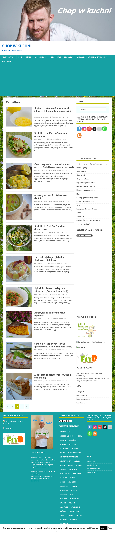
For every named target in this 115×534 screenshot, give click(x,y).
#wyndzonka (74, 511)
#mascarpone (65, 474)
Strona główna (7, 57)
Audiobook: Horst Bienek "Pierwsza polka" (91, 164)
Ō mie (20, 57)
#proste (74, 490)
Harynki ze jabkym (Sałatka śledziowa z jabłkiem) (49, 258)
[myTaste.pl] (81, 347)
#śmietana (73, 520)
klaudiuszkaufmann (58, 117)
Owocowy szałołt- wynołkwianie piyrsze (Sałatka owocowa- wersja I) (54, 165)
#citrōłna (72, 440)
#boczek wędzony (66, 436)
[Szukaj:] (93, 109)
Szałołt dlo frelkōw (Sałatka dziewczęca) (49, 227)
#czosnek (75, 448)
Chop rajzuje (68, 57)
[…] (65, 126)
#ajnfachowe (65, 432)
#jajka (70, 465)
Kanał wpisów (81, 395)
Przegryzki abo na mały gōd (86, 209)
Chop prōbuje (56, 57)
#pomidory (64, 490)
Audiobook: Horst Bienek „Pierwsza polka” (92, 57)
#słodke (63, 503)
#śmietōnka (64, 524)
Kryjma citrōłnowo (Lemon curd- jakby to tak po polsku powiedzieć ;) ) (53, 111)
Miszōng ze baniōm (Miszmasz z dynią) (51, 196)
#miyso (72, 478)
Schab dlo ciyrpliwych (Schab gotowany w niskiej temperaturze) (53, 345)
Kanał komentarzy (83, 399)
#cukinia (63, 444)
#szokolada (74, 499)
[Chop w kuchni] (57, 40)
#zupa (62, 515)
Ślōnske (28, 57)
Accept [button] (103, 528)
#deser (62, 453)
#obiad (74, 486)
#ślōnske (63, 520)
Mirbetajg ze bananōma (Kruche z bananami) (52, 376)
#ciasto (63, 440)
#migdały (63, 478)
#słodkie (72, 503)
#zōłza (70, 515)
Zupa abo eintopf (83, 224)
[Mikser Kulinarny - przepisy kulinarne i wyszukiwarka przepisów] (86, 337)
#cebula (79, 436)
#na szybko (64, 486)
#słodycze (64, 507)
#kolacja (79, 465)
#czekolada (64, 448)
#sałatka (63, 494)
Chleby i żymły (81, 168)
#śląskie (79, 515)
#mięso (62, 482)
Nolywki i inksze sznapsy (85, 201)
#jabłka (77, 461)
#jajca (62, 465)
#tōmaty (63, 511)
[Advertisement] (57, 80)
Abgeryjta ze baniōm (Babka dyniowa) (49, 314)
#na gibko (72, 482)
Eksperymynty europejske (85, 186)
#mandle (63, 469)
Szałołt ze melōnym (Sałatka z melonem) (50, 134)
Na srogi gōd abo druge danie (87, 198)
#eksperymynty (65, 461)
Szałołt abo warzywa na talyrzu (88, 220)
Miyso (78, 194)
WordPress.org (81, 403)
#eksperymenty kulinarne (69, 457)
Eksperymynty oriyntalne (85, 190)
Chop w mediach (40, 57)
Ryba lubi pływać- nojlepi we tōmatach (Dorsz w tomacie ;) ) (51, 290)
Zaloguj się (80, 392)
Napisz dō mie (6, 61)
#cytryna (72, 444)
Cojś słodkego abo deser (85, 183)
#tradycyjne (75, 507)
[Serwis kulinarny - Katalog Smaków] (90, 342)
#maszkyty (77, 474)
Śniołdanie (80, 216)
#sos (72, 494)
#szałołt (63, 499)
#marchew (73, 469)
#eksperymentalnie (74, 453)
